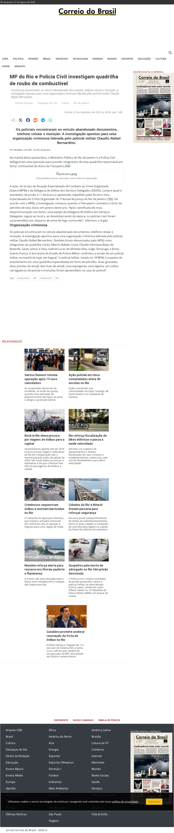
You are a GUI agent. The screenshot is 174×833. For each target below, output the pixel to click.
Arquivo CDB (14, 730)
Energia (98, 58)
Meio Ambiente (58, 788)
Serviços (97, 788)
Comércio (98, 749)
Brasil (47, 58)
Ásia (51, 743)
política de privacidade (125, 801)
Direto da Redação (18, 756)
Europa (10, 782)
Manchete (98, 762)
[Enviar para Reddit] (35, 120)
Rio (57, 278)
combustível (23, 278)
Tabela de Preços (109, 720)
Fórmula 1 (55, 769)
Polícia (65, 103)
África (52, 730)
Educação (144, 58)
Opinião (33, 58)
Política (18, 58)
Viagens (54, 821)
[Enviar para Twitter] (21, 120)
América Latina (101, 730)
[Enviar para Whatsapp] (50, 120)
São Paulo (55, 814)
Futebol (53, 775)
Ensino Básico (14, 769)
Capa (5, 58)
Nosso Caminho (83, 720)
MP (35, 278)
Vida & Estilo (100, 814)
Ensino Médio (14, 775)
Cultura (160, 58)
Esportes (127, 58)
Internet (97, 756)
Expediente (61, 720)
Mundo (112, 58)
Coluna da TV (100, 743)
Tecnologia (80, 58)
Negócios (62, 58)
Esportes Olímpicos (61, 762)
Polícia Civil (45, 278)
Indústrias (55, 782)
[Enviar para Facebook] (28, 120)
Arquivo (19, 66)
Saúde (6, 66)
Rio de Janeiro (81, 103)
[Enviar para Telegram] (43, 120)
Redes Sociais (100, 775)
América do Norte (60, 736)
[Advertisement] (87, 35)
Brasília (96, 736)
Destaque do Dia (47, 103)
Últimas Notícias (24, 103)
